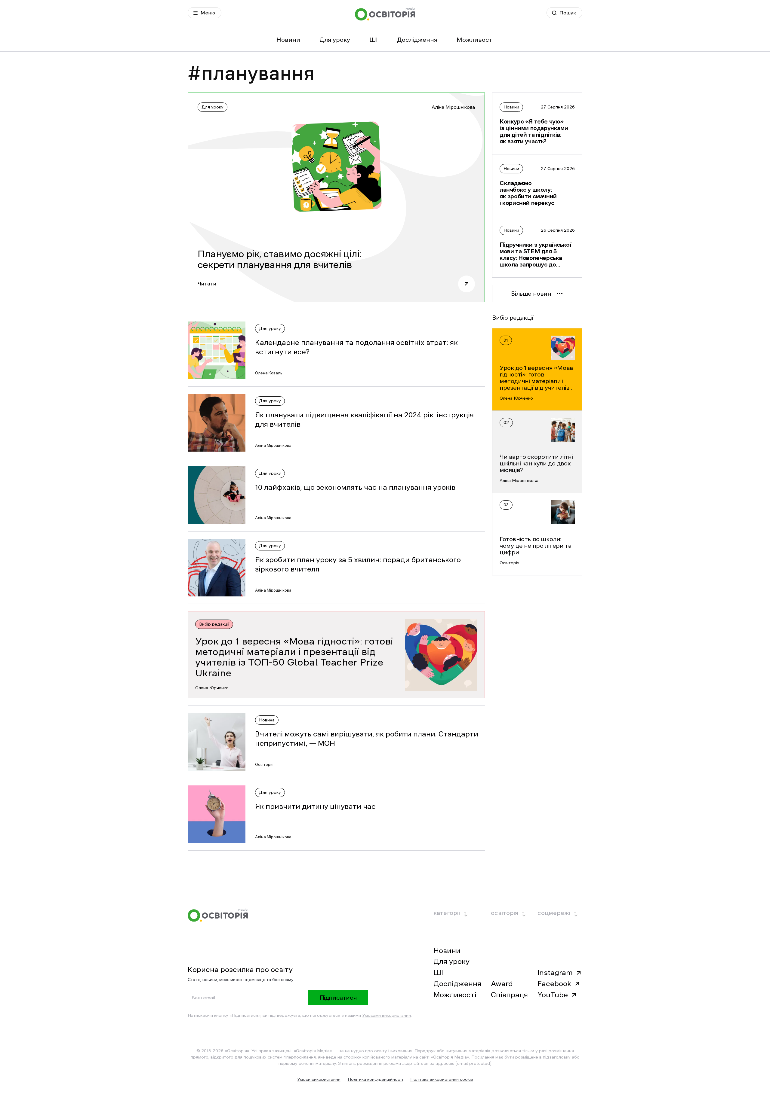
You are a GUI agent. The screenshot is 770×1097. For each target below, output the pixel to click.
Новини (288, 40)
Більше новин (531, 294)
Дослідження (417, 40)
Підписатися (338, 998)
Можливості (475, 40)
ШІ (373, 40)
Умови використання (318, 1079)
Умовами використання (386, 1015)
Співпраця (509, 994)
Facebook (554, 983)
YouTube (552, 994)
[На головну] (385, 14)
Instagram (555, 972)
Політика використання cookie (441, 1079)
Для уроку (334, 40)
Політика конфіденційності (375, 1079)
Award (502, 983)
